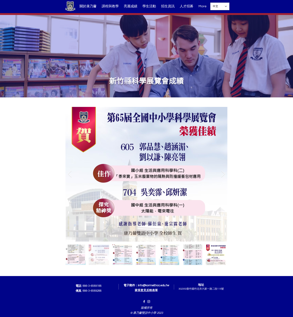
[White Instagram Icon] (149, 301)
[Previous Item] (70, 174)
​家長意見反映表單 (146, 290)
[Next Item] (223, 174)
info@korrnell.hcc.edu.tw (153, 285)
